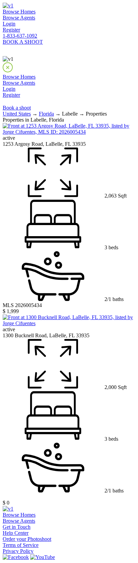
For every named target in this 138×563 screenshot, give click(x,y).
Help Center (15, 533)
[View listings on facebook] (16, 557)
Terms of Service (21, 545)
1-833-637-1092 (20, 36)
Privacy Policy (18, 551)
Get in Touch (16, 527)
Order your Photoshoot (27, 539)
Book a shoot (17, 108)
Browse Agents (19, 17)
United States (17, 114)
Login (9, 24)
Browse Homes (19, 11)
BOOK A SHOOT (23, 42)
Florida (46, 114)
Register (11, 30)
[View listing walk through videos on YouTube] (42, 557)
